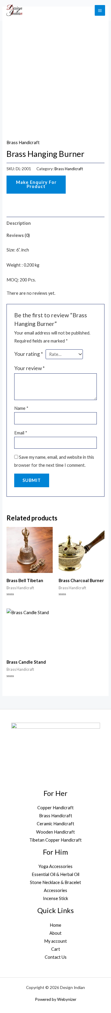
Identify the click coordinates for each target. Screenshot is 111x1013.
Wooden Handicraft (55, 831)
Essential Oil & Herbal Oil (55, 874)
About (55, 933)
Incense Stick (55, 898)
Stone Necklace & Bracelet (55, 882)
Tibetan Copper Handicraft (55, 839)
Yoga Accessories (55, 866)
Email (20, 432)
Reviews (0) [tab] (18, 235)
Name (21, 408)
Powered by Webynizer (55, 999)
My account (55, 941)
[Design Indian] (14, 10)
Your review (29, 368)
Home (55, 925)
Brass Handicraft (23, 142)
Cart (55, 949)
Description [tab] (19, 223)
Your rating (28, 354)
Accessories (55, 890)
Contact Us (56, 957)
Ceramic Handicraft (55, 823)
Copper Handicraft (55, 807)
